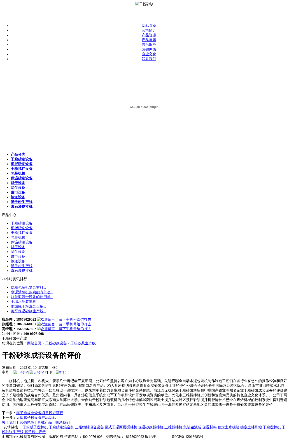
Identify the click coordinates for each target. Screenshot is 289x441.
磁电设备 (18, 256)
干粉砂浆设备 (22, 223)
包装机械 (18, 237)
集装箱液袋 (192, 427)
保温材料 (209, 427)
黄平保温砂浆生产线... (28, 311)
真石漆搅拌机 (22, 271)
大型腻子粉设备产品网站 (36, 418)
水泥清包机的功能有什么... (32, 292)
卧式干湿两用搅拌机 (121, 427)
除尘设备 (18, 252)
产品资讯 (149, 35)
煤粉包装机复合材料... (28, 287)
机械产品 (44, 422)
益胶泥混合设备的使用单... (32, 297)
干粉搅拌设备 (22, 233)
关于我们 (9, 422)
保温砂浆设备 (22, 242)
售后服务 (149, 45)
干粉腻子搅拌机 (35, 427)
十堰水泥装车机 (23, 301)
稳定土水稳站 (228, 427)
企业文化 (149, 54)
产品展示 (149, 40)
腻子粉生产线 (22, 266)
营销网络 (149, 49)
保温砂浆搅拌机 (150, 427)
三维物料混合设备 (89, 427)
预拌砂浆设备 (22, 228)
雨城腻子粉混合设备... (28, 306)
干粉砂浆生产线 (83, 343)
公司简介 (149, 30)
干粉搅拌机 (272, 427)
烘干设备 (18, 247)
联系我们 (149, 59)
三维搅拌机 (173, 427)
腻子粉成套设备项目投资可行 (39, 413)
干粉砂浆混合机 (61, 427)
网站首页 (149, 26)
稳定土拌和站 (251, 427)
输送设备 (18, 261)
